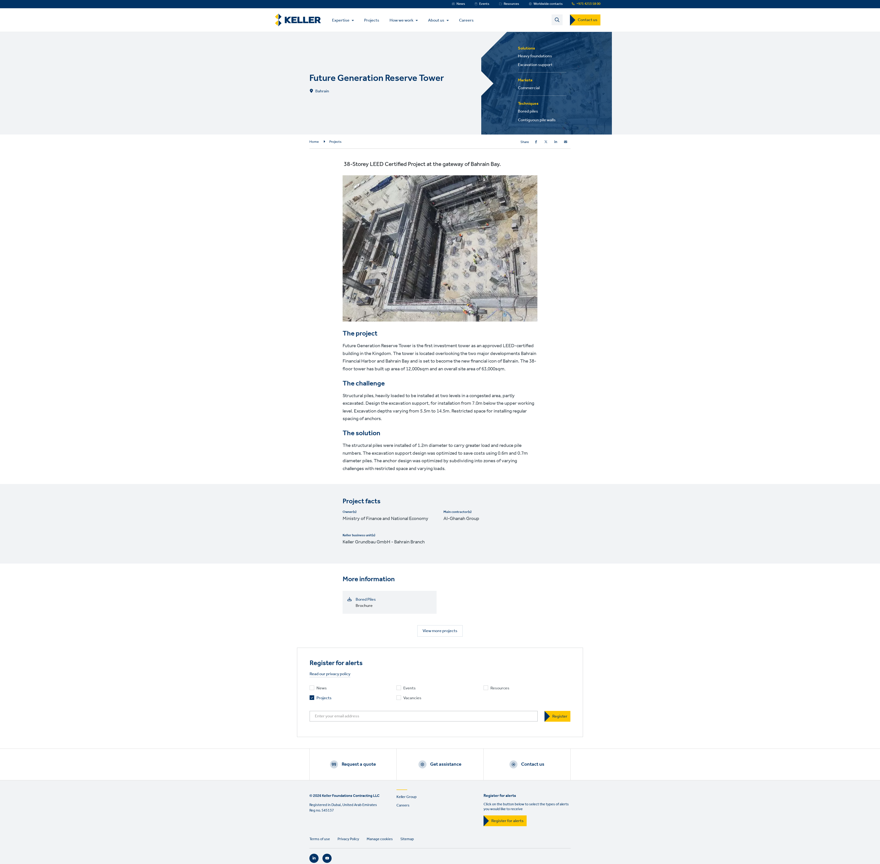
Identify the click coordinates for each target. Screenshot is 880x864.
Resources (511, 4)
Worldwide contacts (548, 4)
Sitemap (407, 839)
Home (314, 142)
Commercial (529, 88)
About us (436, 20)
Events (484, 4)
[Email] (565, 142)
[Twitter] (545, 142)
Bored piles (528, 111)
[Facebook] (536, 142)
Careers (466, 20)
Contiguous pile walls (537, 120)
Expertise (340, 20)
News (460, 4)
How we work (401, 20)
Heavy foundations (535, 56)
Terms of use (319, 839)
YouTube (327, 858)
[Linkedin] (555, 142)
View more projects (440, 631)
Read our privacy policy (330, 674)
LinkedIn (314, 858)
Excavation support (535, 65)
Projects (371, 20)
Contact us (587, 20)
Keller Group (406, 797)
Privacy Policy (348, 839)
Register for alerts (507, 821)
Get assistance (445, 764)
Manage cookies (380, 839)
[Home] (298, 20)
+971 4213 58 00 (588, 4)
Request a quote (359, 764)
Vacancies (412, 698)
